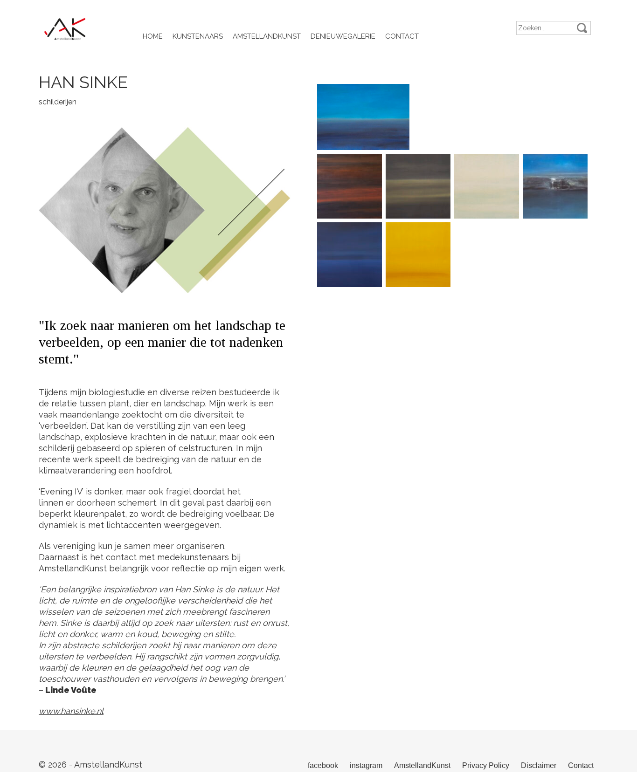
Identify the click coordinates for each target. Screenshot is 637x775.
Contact (402, 36)
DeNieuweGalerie (343, 36)
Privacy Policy (485, 765)
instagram (366, 765)
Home (153, 36)
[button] (582, 28)
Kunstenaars (198, 36)
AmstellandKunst (267, 36)
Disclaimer (538, 765)
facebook (323, 765)
